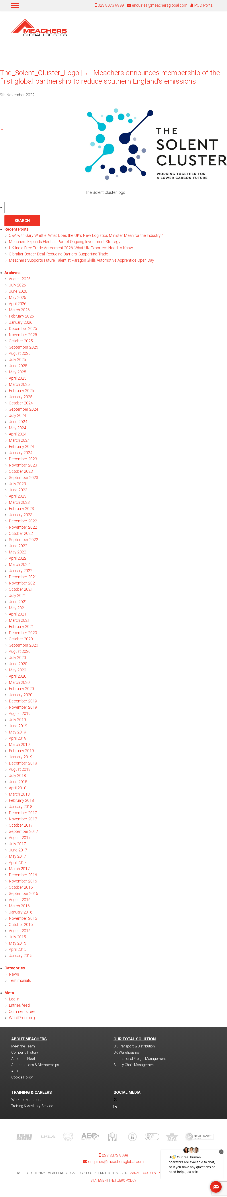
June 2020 (18, 663)
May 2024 (17, 427)
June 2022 (18, 545)
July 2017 (17, 843)
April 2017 (17, 862)
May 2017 (17, 856)
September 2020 (23, 645)
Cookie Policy (22, 1077)
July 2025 (17, 359)
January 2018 (20, 806)
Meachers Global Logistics (39, 27)
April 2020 (17, 676)
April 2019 (17, 738)
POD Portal (203, 5)
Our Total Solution (135, 1039)
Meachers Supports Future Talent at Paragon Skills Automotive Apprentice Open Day (81, 260)
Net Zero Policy (123, 1180)
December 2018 (23, 763)
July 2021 (17, 595)
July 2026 (17, 285)
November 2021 (23, 583)
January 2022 (20, 570)
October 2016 (21, 887)
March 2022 (19, 564)
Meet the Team (23, 1046)
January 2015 (20, 955)
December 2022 (23, 521)
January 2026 (20, 322)
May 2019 (17, 732)
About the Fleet (23, 1059)
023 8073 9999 (110, 5)
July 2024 (17, 415)
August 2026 (20, 278)
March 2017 (19, 868)
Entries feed (19, 1005)
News (14, 974)
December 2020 (23, 632)
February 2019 (21, 750)
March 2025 (19, 384)
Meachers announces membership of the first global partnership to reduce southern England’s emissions (110, 77)
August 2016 (20, 899)
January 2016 (20, 912)
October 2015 (21, 924)
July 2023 (17, 483)
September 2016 (23, 893)
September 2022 (23, 539)
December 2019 (23, 701)
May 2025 (17, 372)
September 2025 (23, 347)
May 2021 (17, 608)
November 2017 (23, 819)
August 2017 (20, 837)
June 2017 (18, 850)
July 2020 (17, 657)
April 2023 (17, 496)
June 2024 (18, 421)
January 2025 (20, 396)
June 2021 (18, 601)
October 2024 (21, 403)
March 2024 (19, 440)
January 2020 (20, 694)
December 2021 (23, 576)
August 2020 (20, 651)
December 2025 (23, 328)
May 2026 (17, 297)
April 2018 (17, 788)
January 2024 (20, 452)
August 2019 (20, 713)
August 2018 (20, 769)
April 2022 (17, 558)
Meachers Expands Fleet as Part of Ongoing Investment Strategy (64, 241)
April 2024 (17, 434)
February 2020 (21, 688)
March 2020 (19, 682)
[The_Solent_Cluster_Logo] (156, 180)
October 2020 (21, 639)
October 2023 (21, 471)
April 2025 (17, 378)
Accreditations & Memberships (35, 1065)
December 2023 (23, 459)
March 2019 (19, 744)
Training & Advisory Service (32, 1106)
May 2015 (17, 943)
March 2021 (19, 620)
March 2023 (19, 502)
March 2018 (19, 794)
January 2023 (20, 514)
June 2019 (18, 726)
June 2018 (18, 781)
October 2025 (21, 341)
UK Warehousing (126, 1052)
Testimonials (20, 980)
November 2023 (23, 465)
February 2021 (21, 626)
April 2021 (17, 614)
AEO (14, 1071)
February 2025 (21, 390)
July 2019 (17, 719)
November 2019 (23, 707)
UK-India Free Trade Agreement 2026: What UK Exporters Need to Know (71, 247)
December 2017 (23, 812)
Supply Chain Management (134, 1065)
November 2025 (23, 334)
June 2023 (18, 490)
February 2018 (21, 800)
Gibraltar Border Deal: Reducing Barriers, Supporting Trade (58, 254)
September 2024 (23, 409)
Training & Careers (31, 1092)
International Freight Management (140, 1059)
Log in (14, 999)
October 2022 (21, 533)
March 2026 (19, 310)
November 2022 (23, 527)
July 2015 (17, 937)
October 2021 (21, 589)
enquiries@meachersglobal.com (159, 5)
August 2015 (20, 930)
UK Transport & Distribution (134, 1046)
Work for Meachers (26, 1100)
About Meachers (29, 1039)
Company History (24, 1052)
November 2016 (23, 881)
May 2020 (17, 670)
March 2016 (19, 906)
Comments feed (23, 1011)
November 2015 (23, 918)
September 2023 (23, 477)
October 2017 (21, 825)
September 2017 (23, 831)
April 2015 (17, 949)
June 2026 (18, 291)
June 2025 (18, 365)
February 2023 (21, 508)
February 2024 (21, 446)
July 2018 (17, 775)
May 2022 (17, 552)
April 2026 (17, 303)
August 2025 (20, 353)
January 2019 (20, 757)
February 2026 (21, 316)
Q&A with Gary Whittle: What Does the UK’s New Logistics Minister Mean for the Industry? (86, 235)
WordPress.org (22, 1017)
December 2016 (23, 875)
